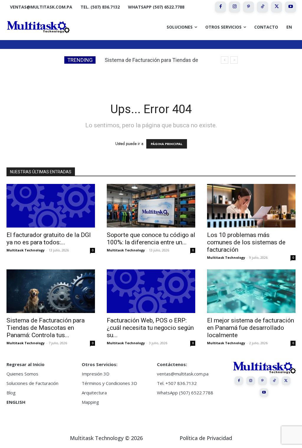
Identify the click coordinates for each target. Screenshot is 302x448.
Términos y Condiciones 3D (109, 383)
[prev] (224, 60)
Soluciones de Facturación (32, 383)
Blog (11, 393)
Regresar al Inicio (25, 364)
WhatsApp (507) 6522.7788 (185, 393)
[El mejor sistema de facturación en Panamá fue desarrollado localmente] (251, 291)
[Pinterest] (248, 7)
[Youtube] (290, 7)
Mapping (90, 402)
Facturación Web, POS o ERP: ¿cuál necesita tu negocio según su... (150, 328)
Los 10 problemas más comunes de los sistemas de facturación (246, 242)
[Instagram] (234, 7)
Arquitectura (94, 393)
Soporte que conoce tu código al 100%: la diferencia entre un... (151, 238)
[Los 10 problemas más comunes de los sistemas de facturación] (251, 206)
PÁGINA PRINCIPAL (167, 143)
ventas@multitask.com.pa (183, 374)
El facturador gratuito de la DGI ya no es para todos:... (48, 238)
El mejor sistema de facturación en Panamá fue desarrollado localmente (250, 328)
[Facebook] (220, 7)
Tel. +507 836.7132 (177, 383)
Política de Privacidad (206, 438)
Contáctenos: (172, 364)
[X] (276, 7)
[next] (234, 60)
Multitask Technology (25, 250)
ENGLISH (15, 402)
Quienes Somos (22, 374)
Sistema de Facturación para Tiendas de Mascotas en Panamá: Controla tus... (45, 328)
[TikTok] (262, 7)
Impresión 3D (95, 374)
